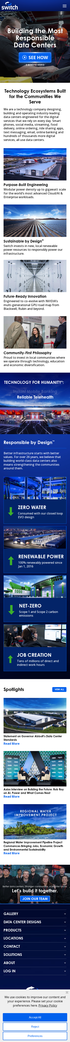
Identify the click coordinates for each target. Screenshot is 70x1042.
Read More (12, 744)
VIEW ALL (59, 689)
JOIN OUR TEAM (35, 899)
